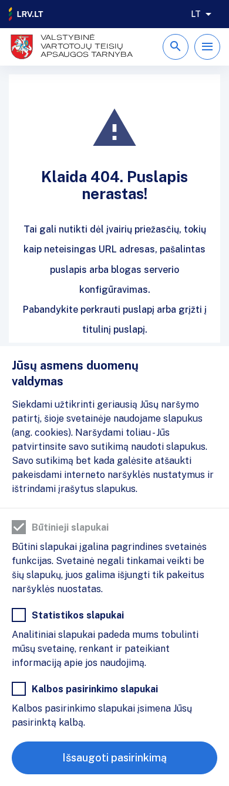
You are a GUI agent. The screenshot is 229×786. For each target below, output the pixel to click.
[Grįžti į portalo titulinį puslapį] (26, 14)
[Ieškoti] (175, 47)
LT (196, 14)
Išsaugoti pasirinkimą (114, 757)
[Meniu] (207, 47)
